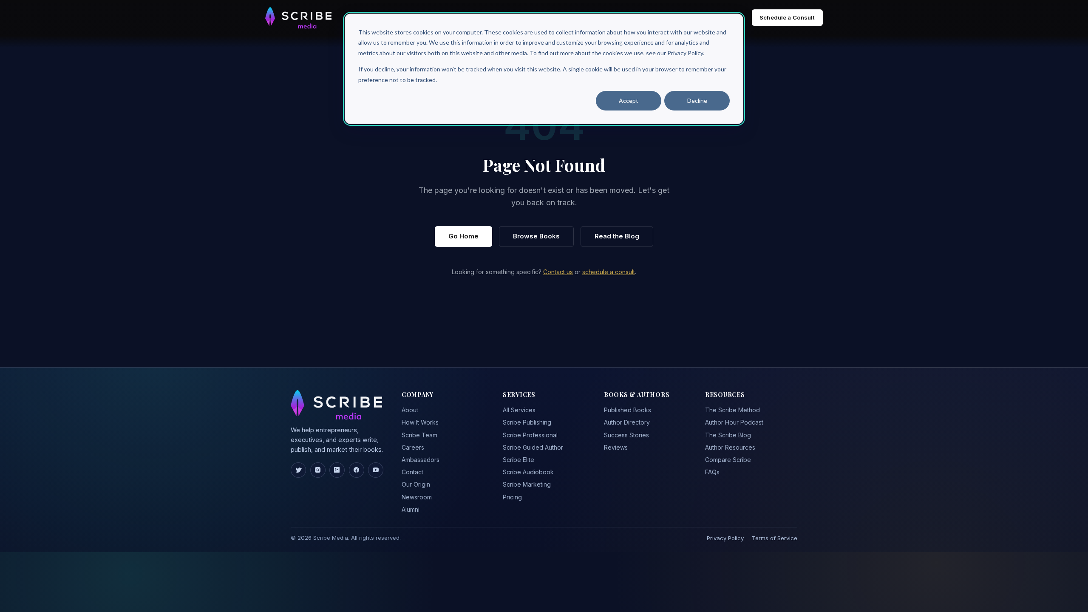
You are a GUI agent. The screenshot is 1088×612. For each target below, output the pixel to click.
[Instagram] (318, 470)
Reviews (616, 447)
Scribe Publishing (527, 422)
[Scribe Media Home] (298, 17)
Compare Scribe (728, 459)
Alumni (410, 509)
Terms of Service (774, 538)
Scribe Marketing (527, 484)
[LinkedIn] (337, 470)
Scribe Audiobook (528, 472)
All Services (519, 410)
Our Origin (416, 484)
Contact (412, 472)
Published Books (627, 410)
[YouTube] (375, 470)
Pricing (512, 497)
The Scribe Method (732, 410)
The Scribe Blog (728, 435)
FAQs (712, 472)
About (410, 410)
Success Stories (626, 435)
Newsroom (417, 497)
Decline (697, 100)
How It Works (420, 422)
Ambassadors (420, 459)
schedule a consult (608, 271)
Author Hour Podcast (734, 422)
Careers (413, 447)
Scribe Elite (518, 459)
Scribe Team (419, 435)
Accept (628, 100)
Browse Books (536, 236)
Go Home (463, 236)
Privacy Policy (725, 538)
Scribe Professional (530, 435)
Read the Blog (617, 236)
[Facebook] (356, 470)
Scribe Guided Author (533, 447)
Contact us (558, 271)
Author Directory (627, 422)
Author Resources (730, 447)
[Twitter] (298, 470)
